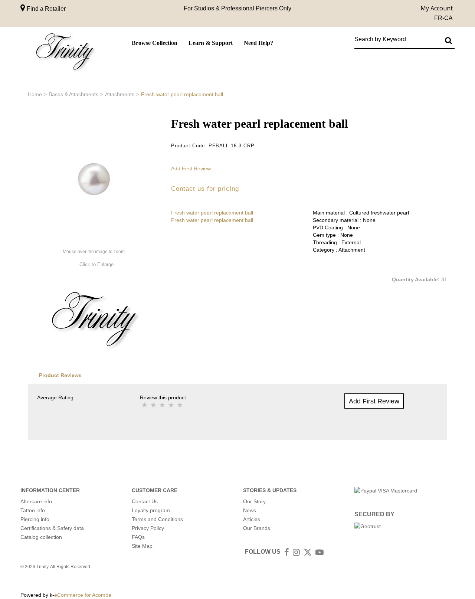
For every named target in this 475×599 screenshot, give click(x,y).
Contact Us (145, 501)
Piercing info (34, 519)
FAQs (138, 537)
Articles (251, 519)
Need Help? (258, 43)
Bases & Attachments (73, 94)
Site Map (142, 546)
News (249, 510)
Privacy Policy (148, 528)
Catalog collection (41, 537)
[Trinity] (65, 53)
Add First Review (191, 168)
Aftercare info (36, 501)
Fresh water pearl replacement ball (212, 213)
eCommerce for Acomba (82, 595)
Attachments (119, 94)
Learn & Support (211, 43)
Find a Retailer (45, 9)
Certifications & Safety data (52, 528)
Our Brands (256, 528)
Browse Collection (154, 43)
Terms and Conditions (157, 519)
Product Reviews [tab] (60, 375)
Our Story (254, 501)
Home (35, 94)
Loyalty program (151, 510)
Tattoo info (32, 510)
